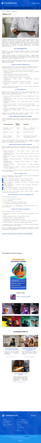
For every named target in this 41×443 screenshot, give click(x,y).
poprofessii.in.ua (27, 436)
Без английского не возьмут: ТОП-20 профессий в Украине (12, 349)
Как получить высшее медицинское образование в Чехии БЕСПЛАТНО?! (17, 233)
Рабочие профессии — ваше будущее (20, 374)
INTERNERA (20, 441)
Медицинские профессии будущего (24, 296)
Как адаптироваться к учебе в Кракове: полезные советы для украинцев (29, 349)
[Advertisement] (20, 242)
